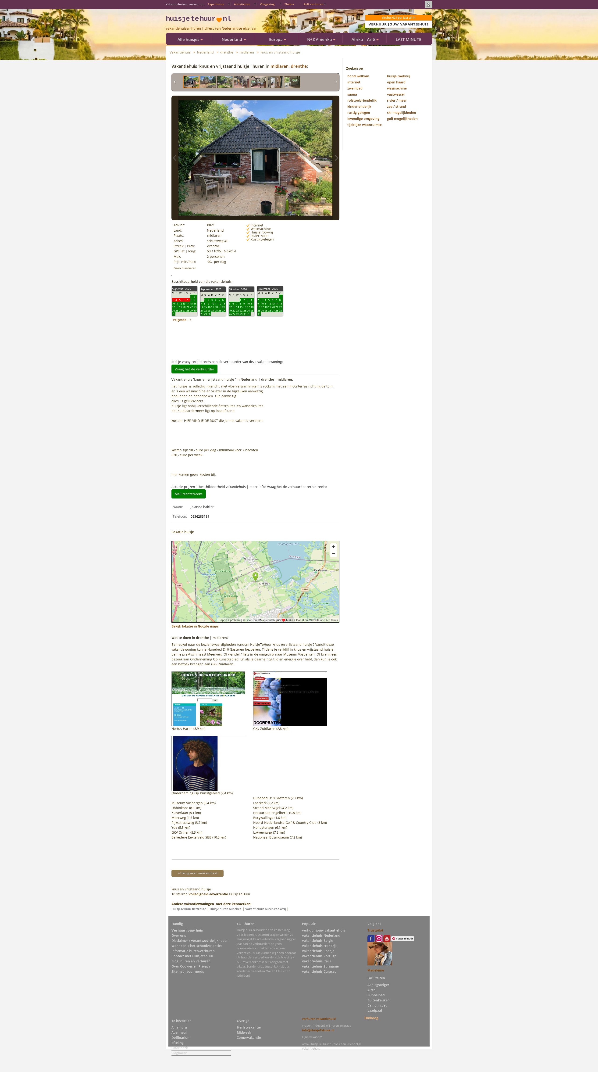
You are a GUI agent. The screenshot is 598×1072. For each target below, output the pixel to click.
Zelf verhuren (314, 4)
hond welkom (358, 76)
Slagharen (179, 1053)
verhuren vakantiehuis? (319, 1019)
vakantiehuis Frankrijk (320, 945)
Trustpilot (375, 930)
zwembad (355, 88)
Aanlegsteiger (378, 984)
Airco (371, 990)
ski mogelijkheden (401, 112)
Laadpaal (374, 1010)
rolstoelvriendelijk (362, 100)
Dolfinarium (180, 1037)
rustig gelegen (358, 112)
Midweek (244, 1032)
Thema (289, 4)
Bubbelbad (376, 995)
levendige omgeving (363, 118)
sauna (352, 94)
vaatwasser (396, 94)
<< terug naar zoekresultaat (197, 873)
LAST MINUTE (408, 39)
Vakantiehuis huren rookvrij (265, 909)
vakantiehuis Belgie (317, 940)
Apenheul (179, 1032)
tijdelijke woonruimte (364, 124)
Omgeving (267, 4)
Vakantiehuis (180, 52)
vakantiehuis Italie (316, 961)
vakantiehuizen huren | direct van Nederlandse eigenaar (211, 28)
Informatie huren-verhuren (193, 951)
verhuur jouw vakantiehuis (323, 930)
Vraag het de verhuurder (194, 369)
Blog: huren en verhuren (190, 961)
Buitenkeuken (378, 1000)
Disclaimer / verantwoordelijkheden (199, 940)
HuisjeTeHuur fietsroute (188, 909)
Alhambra (179, 1027)
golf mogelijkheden (402, 118)
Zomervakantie (249, 1037)
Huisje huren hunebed (226, 909)
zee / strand (396, 106)
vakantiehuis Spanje (318, 951)
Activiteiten (242, 4)
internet (353, 82)
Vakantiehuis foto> (336, 158)
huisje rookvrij (398, 76)
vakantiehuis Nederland (321, 935)
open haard (396, 82)
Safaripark (179, 1048)
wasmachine (397, 88)
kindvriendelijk (359, 106)
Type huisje (216, 4)
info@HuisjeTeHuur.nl (318, 1030)
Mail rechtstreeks (189, 494)
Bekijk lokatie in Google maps (195, 626)
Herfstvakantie (249, 1027)
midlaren (247, 52)
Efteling (177, 1042)
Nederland (205, 52)
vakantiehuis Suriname (320, 966)
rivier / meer (397, 100)
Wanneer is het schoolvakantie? (196, 945)
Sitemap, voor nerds (187, 971)
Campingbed (377, 1005)
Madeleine (375, 970)
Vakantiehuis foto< (174, 158)
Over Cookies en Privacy (190, 966)
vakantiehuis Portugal (319, 956)
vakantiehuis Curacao (319, 971)
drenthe (226, 52)
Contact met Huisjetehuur (192, 956)
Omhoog (371, 1018)
